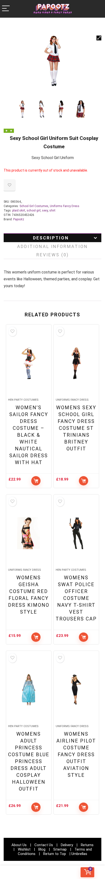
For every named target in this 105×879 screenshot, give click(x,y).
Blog (41, 849)
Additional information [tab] (52, 246)
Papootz (18, 219)
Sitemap (60, 849)
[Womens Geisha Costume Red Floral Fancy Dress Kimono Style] (28, 533)
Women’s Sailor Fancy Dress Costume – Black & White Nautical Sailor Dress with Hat (28, 435)
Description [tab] (51, 237)
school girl (34, 210)
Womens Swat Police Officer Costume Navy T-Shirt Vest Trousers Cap (76, 598)
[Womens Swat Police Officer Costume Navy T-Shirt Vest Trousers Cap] (76, 533)
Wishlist (24, 849)
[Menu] (6, 8)
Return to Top (54, 854)
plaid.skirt (18, 210)
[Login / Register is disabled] (52, 872)
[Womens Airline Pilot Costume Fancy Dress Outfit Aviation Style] (76, 689)
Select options (36, 480)
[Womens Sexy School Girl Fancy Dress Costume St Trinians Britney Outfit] (76, 363)
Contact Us (43, 845)
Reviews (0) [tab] (52, 254)
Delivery (67, 845)
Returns (87, 845)
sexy (45, 210)
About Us (19, 845)
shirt (52, 210)
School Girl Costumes (34, 206)
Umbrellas (79, 854)
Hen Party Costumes (23, 399)
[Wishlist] (18, 872)
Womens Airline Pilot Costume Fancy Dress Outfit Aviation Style (76, 754)
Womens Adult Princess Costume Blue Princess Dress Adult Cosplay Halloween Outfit (28, 761)
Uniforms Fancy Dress (64, 206)
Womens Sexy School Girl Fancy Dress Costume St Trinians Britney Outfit (76, 428)
